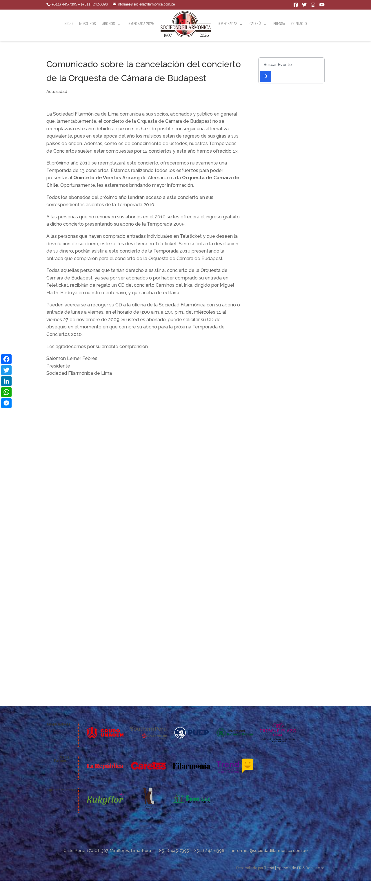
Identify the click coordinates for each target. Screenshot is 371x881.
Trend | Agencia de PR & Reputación (294, 868)
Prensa (279, 24)
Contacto (299, 24)
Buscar (265, 76)
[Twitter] (6, 370)
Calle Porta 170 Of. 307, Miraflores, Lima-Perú (107, 850)
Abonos (108, 24)
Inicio (68, 24)
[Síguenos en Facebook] (296, 6)
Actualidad (56, 91)
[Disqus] (143, 449)
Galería (255, 24)
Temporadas (227, 24)
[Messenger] (6, 403)
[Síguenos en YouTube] (322, 6)
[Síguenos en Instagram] (313, 6)
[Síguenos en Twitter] (304, 6)
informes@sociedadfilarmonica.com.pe (270, 850)
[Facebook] (6, 359)
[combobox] (291, 64)
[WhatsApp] (6, 392)
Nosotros (87, 24)
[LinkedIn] (6, 381)
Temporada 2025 (140, 24)
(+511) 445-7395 (174, 850)
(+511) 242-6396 (209, 850)
